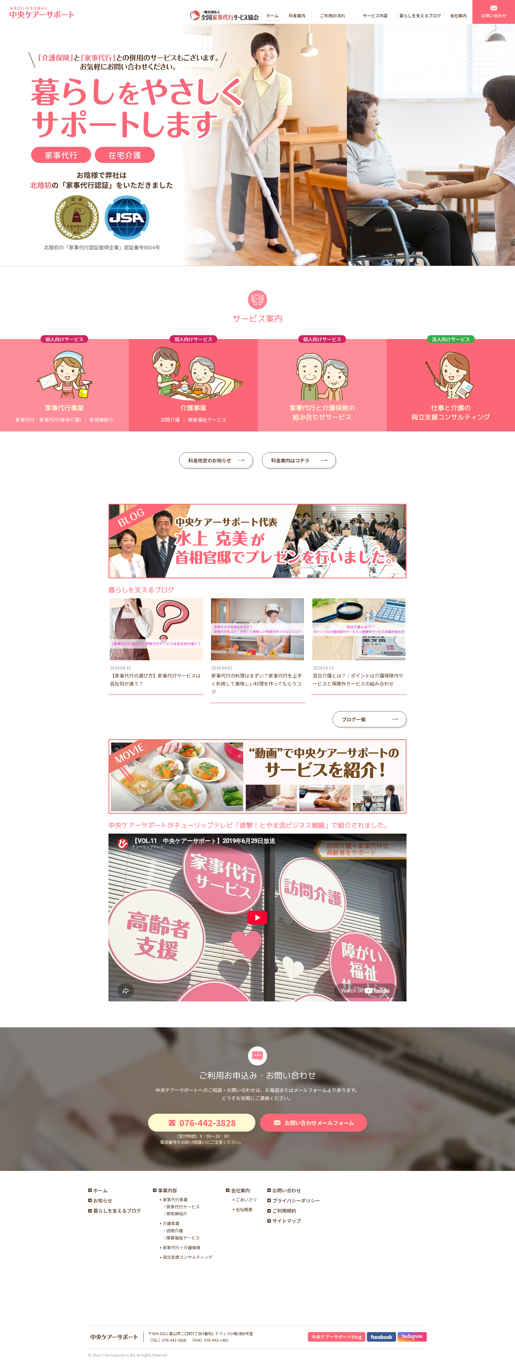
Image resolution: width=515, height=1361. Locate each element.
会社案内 (240, 1190)
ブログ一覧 (354, 719)
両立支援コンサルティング (187, 1257)
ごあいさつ (246, 1199)
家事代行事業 (175, 1199)
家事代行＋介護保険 (181, 1247)
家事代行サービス (183, 1207)
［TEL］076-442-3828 (167, 1340)
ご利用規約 (284, 1210)
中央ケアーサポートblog (337, 1337)
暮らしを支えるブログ (117, 1210)
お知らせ (102, 1200)
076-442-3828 (207, 1123)
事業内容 (167, 1190)
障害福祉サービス (183, 1238)
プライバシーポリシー (296, 1200)
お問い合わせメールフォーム (319, 1123)
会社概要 (244, 1209)
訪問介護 (174, 1230)
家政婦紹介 (176, 1213)
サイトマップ (286, 1220)
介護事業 (171, 1223)
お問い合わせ (286, 1190)
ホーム (100, 1190)
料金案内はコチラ (290, 460)
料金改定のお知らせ (209, 460)
